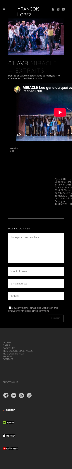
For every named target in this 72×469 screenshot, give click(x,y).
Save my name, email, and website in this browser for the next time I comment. (33, 309)
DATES (6, 345)
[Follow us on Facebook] (53, 9)
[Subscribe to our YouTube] (21, 395)
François (50, 75)
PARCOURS (9, 348)
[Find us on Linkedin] (63, 9)
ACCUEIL (7, 342)
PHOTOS (7, 356)
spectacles (36, 75)
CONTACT (8, 359)
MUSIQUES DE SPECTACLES (18, 350)
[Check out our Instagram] (58, 9)
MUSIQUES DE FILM (13, 353)
